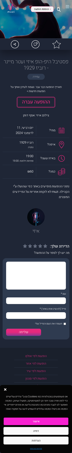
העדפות (36, 441)
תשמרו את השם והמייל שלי (48, 323)
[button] (5, 389)
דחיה (36, 431)
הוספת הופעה (42, 9)
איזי (36, 231)
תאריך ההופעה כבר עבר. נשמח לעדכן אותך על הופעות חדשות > (36, 89)
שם (64, 294)
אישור (36, 421)
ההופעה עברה (36, 102)
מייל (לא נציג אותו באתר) (53, 309)
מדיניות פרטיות (36, 448)
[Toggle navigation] (65, 6)
